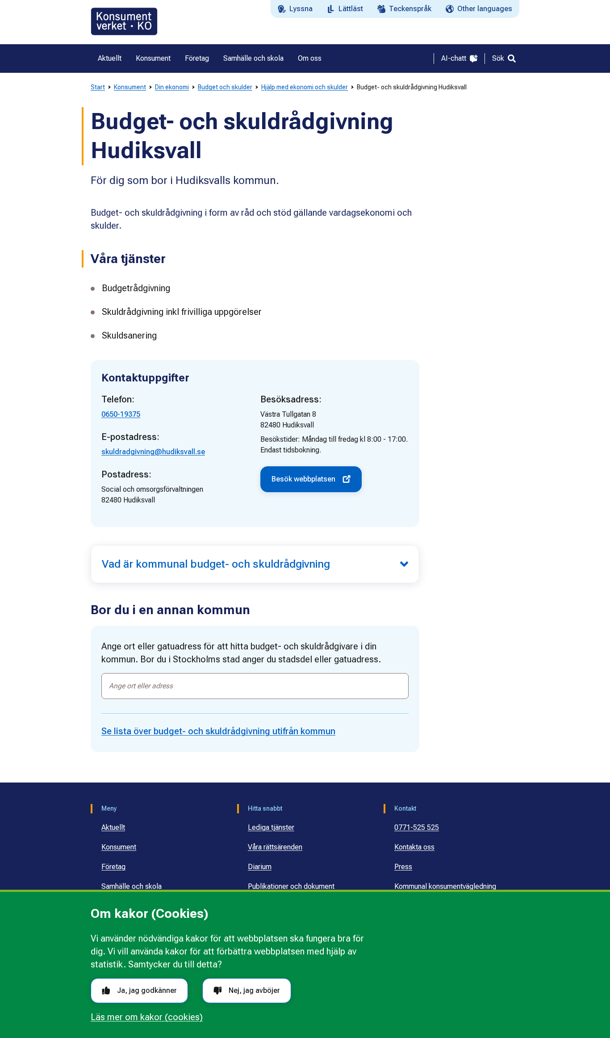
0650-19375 (120, 414)
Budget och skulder (225, 87)
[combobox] (255, 686)
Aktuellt (113, 827)
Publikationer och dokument (291, 886)
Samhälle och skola (131, 886)
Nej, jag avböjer (254, 990)
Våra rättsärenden (275, 847)
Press (403, 866)
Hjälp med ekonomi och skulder (304, 87)
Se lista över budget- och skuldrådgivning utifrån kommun (218, 731)
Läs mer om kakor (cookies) (147, 1017)
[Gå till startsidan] (124, 21)
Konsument (130, 87)
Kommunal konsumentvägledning (445, 886)
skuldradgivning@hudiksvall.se (153, 452)
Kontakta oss (414, 847)
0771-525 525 (416, 827)
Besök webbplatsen (303, 479)
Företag (113, 866)
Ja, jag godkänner (147, 990)
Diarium (260, 866)
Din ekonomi (172, 87)
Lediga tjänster (271, 827)
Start (98, 87)
